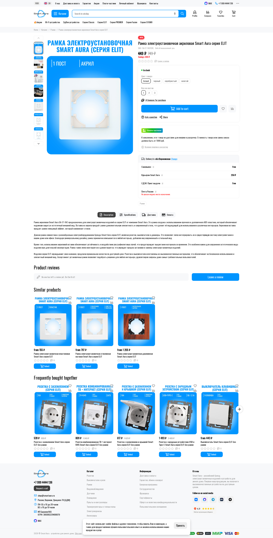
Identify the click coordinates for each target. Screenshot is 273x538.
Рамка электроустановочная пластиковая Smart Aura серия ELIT (52, 355)
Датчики (91, 493)
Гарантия (87, 3)
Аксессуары (92, 515)
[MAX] (204, 499)
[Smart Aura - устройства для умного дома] (41, 13)
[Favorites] (223, 108)
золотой (184, 81)
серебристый (171, 81)
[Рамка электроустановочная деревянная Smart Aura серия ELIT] (136, 321)
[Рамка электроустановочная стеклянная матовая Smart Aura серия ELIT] (95, 321)
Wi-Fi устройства (52, 22)
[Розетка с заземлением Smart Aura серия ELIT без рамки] (53, 409)
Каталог (44, 29)
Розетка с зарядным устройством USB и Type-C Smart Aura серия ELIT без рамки (176, 443)
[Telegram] (213, 499)
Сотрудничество (147, 488)
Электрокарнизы (94, 511)
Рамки (53, 29)
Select (46, 366)
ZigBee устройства (71, 22)
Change (174, 159)
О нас (57, 3)
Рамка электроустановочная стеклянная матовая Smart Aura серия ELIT (93, 355)
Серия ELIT (102, 22)
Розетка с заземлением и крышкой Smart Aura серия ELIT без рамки (135, 443)
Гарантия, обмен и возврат (151, 480)
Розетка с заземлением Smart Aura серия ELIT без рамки (52, 443)
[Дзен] (230, 499)
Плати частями (109, 3)
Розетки (90, 475)
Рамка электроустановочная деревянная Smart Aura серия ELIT (135, 355)
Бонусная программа (148, 484)
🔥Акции (38, 22)
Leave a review (215, 277)
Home (36, 29)
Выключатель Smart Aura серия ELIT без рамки (218, 443)
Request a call (42, 488)
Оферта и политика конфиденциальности (158, 502)
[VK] (196, 499)
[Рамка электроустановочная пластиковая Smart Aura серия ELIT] (53, 321)
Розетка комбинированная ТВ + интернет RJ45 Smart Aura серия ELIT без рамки (94, 443)
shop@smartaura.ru (46, 495)
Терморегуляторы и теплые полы (101, 506)
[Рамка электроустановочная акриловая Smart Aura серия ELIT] (90, 96)
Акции (96, 3)
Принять (180, 525)
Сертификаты (146, 497)
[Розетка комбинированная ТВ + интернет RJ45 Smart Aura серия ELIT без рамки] (95, 409)
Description (108, 214)
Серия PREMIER (116, 22)
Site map (78, 533)
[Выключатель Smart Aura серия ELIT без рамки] (220, 409)
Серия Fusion (131, 22)
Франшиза (141, 3)
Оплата (170, 214)
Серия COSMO (146, 22)
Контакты (153, 3)
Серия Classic (88, 22)
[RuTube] (221, 499)
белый (146, 81)
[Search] (182, 13)
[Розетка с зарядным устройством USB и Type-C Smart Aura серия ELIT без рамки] (178, 409)
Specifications (130, 214)
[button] (46, 95)
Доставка (151, 214)
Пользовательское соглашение (153, 506)
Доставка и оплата (71, 3)
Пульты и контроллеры (97, 502)
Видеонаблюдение (95, 488)
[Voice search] (174, 13)
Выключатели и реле (96, 480)
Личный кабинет (126, 3)
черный (156, 81)
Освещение (92, 497)
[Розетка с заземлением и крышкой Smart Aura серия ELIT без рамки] (136, 409)
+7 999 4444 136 (225, 3)
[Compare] (232, 108)
